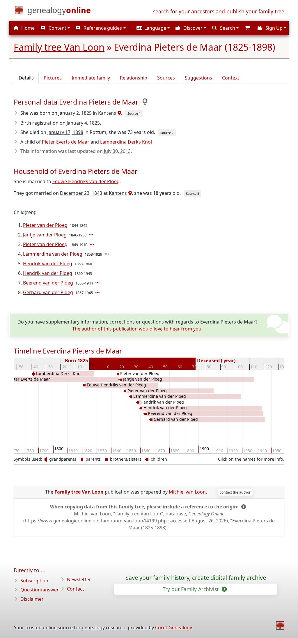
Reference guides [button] (102, 28)
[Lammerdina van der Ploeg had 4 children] (107, 254)
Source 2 (166, 132)
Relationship (133, 78)
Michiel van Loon (187, 492)
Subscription (34, 580)
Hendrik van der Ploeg (47, 263)
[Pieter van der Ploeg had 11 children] (92, 244)
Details (26, 78)
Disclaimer (32, 599)
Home (27, 28)
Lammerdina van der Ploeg (52, 254)
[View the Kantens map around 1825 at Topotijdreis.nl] (118, 113)
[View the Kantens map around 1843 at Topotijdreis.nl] (129, 193)
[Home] (280, 625)
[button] (152, 28)
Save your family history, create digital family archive (195, 577)
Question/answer (39, 589)
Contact (75, 589)
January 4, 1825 (83, 123)
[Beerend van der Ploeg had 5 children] (98, 283)
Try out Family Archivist (191, 589)
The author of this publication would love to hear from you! (137, 329)
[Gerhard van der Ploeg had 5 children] (98, 292)
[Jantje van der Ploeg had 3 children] (92, 234)
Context (230, 78)
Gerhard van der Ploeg (48, 292)
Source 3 (192, 193)
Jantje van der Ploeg (45, 234)
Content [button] (56, 28)
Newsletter (79, 579)
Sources (166, 78)
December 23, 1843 (81, 193)
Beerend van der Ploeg (48, 283)
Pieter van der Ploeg (45, 225)
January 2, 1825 (75, 113)
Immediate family (91, 78)
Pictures (53, 78)
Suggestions (198, 78)
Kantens (107, 113)
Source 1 (134, 113)
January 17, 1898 (65, 132)
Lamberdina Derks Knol (126, 142)
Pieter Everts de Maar (65, 142)
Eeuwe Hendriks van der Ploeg (86, 181)
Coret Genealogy (173, 627)
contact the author (235, 492)
